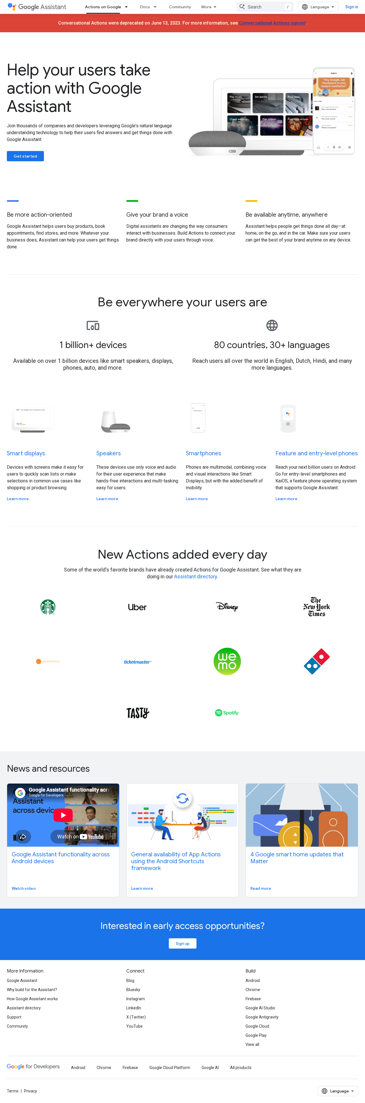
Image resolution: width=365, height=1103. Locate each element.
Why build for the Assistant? (32, 989)
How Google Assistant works (32, 999)
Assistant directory (195, 576)
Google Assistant (22, 980)
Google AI (210, 1067)
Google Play (256, 1035)
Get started (25, 156)
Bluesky (133, 989)
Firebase (253, 999)
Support (14, 1017)
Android (253, 980)
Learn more (18, 498)
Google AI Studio (260, 1008)
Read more (260, 888)
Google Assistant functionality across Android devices (61, 858)
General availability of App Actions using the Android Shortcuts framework (176, 861)
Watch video (24, 888)
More (206, 6)
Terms (13, 1091)
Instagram (135, 999)
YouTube (134, 1026)
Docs (145, 6)
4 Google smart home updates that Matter (297, 858)
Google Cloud (257, 1026)
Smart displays (26, 453)
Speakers (108, 453)
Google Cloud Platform (169, 1067)
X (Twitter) (136, 1017)
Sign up (183, 943)
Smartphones (203, 453)
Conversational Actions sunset (272, 23)
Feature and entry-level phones (316, 453)
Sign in (351, 7)
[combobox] (264, 7)
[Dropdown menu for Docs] (157, 7)
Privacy (30, 1091)
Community (180, 6)
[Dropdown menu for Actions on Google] (128, 7)
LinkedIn (133, 1008)
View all (252, 1044)
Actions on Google (103, 6)
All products (241, 1067)
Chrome (253, 989)
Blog (130, 980)
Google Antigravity (262, 1017)
